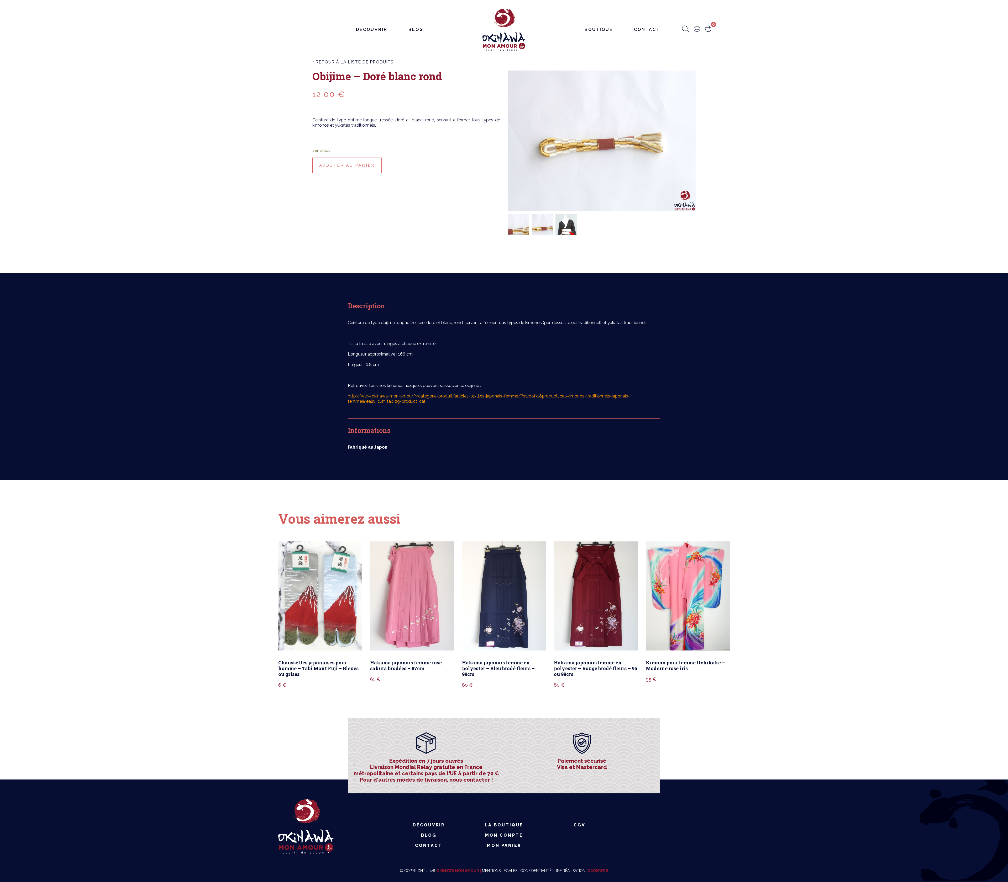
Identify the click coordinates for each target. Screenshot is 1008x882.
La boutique (504, 824)
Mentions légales (499, 871)
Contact (647, 29)
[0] (708, 29)
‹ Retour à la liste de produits (352, 62)
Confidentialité (536, 871)
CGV (579, 824)
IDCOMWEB (597, 871)
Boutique (599, 29)
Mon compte (504, 835)
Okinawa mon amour (457, 871)
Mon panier (504, 845)
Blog (415, 29)
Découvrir (371, 29)
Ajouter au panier (347, 165)
